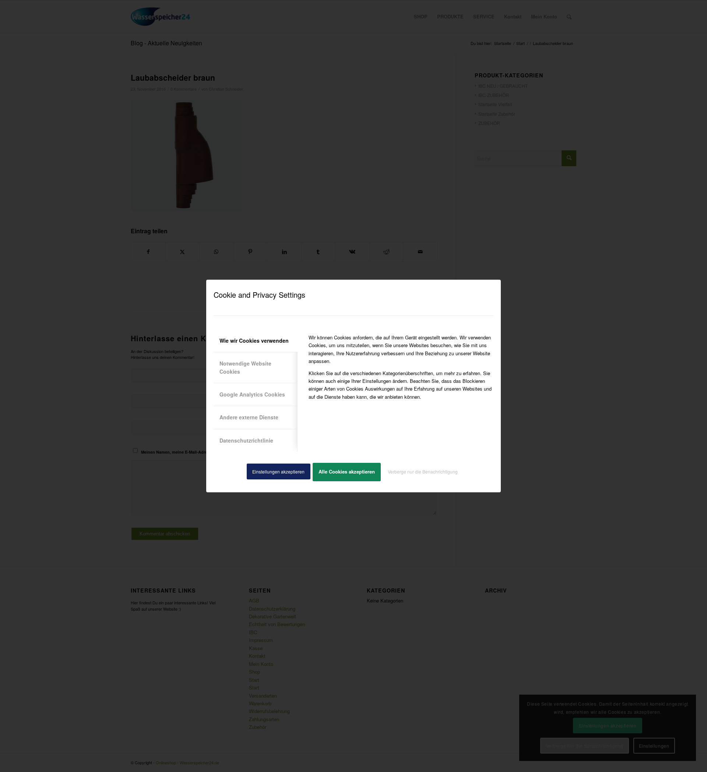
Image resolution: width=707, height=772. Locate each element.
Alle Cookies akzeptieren (347, 471)
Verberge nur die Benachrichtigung (423, 471)
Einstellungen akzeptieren (278, 471)
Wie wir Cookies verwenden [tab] (254, 340)
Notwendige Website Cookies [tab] (245, 367)
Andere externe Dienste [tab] (248, 417)
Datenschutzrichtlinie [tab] (246, 440)
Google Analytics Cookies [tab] (252, 394)
